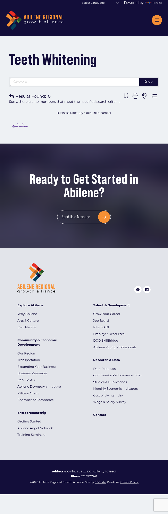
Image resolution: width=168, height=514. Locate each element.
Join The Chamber (98, 113)
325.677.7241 (89, 476)
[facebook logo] (138, 289)
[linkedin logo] (147, 289)
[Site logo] (35, 20)
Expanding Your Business (36, 367)
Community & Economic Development (37, 343)
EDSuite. (100, 482)
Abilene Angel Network (35, 428)
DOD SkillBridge (105, 340)
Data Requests (104, 369)
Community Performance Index (117, 375)
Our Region (26, 353)
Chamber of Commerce (35, 400)
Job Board (101, 321)
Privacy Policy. (129, 482)
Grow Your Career (106, 314)
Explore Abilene (30, 305)
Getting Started (29, 421)
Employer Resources (108, 334)
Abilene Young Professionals (114, 347)
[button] (11, 96)
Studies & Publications (110, 382)
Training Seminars (31, 435)
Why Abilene (27, 314)
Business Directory (70, 113)
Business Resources (32, 373)
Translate (157, 3)
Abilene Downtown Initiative (39, 386)
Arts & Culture (28, 321)
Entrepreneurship (31, 413)
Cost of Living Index (108, 395)
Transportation (28, 360)
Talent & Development (111, 305)
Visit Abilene (26, 327)
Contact (99, 415)
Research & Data (106, 360)
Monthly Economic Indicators (115, 389)
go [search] (150, 82)
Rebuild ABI (26, 380)
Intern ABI (101, 327)
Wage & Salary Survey (109, 402)
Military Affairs (28, 393)
